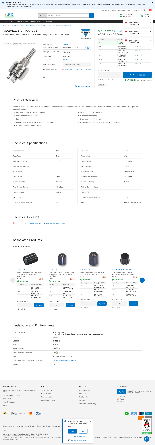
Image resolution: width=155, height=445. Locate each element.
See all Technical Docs (83, 69)
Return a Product (47, 397)
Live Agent (7, 398)
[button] (8, 21)
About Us (82, 393)
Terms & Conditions (43, 426)
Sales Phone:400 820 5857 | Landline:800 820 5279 (19, 391)
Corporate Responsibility (87, 404)
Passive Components (17, 26)
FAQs (5, 405)
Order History (46, 393)
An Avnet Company (9, 434)
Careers (82, 400)
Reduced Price (105, 10)
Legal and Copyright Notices (26, 426)
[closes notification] (152, 2)
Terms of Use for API (58, 426)
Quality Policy (84, 397)
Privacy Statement (9, 426)
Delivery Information (48, 400)
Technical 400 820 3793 (12, 395)
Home (5, 26)
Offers (114, 10)
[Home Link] (9, 15)
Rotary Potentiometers (64, 26)
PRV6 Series (67, 60)
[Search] (91, 15)
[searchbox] (68, 15)
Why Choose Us (84, 390)
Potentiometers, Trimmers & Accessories (40, 26)
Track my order (46, 390)
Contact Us (121, 10)
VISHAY (66, 44)
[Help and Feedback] (146, 439)
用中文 (5, 430)
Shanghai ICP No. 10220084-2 (13, 437)
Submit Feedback (9, 402)
